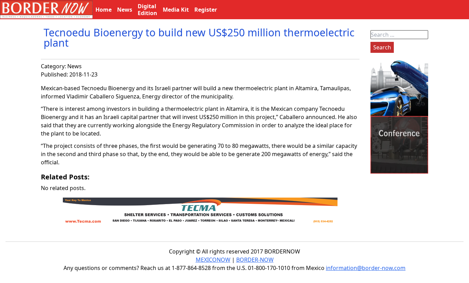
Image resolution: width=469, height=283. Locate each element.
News (74, 66)
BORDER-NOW (255, 259)
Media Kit (176, 9)
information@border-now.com (365, 268)
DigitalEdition (147, 9)
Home (103, 9)
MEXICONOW (213, 259)
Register (205, 9)
